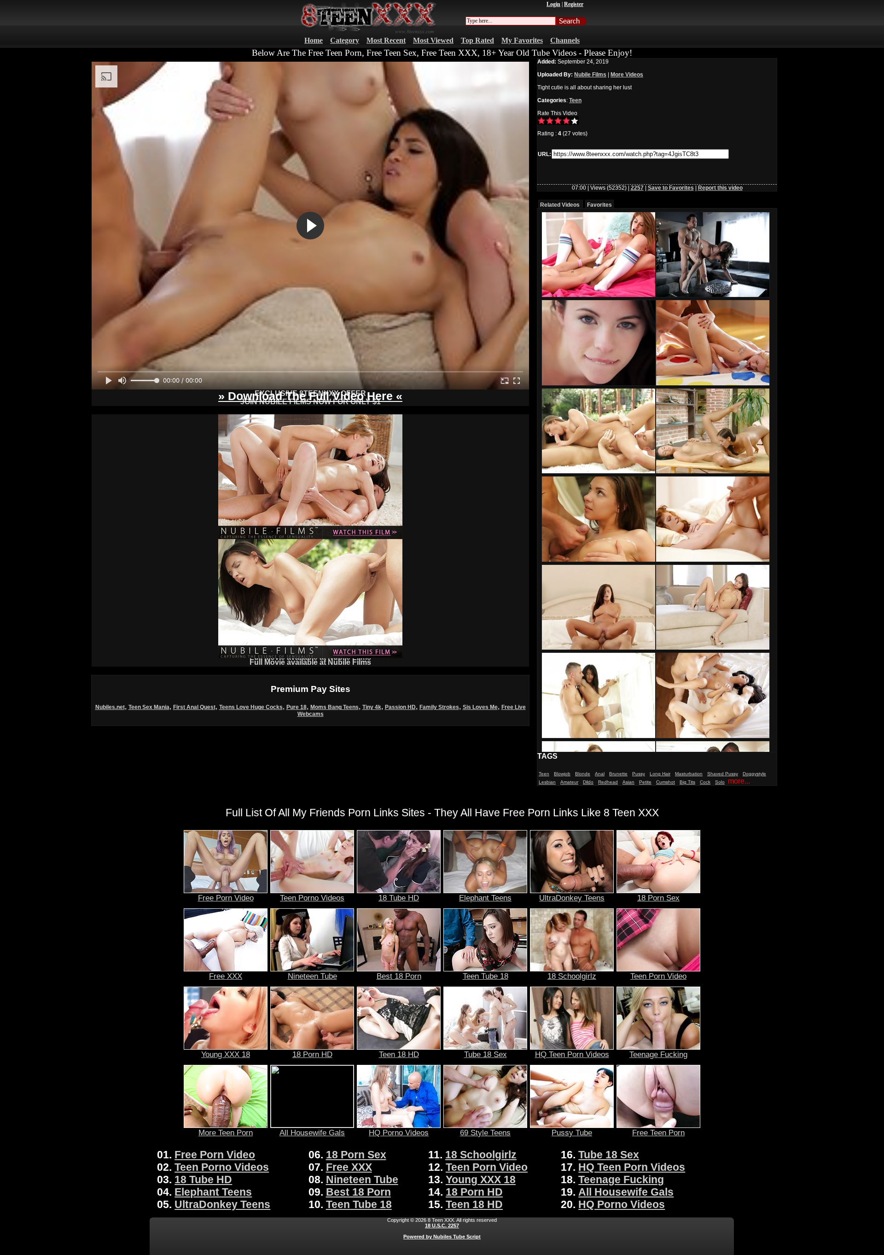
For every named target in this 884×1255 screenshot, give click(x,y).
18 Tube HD (398, 897)
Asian (628, 781)
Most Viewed (433, 40)
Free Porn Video (226, 897)
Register (573, 4)
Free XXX (225, 976)
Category (344, 40)
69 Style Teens (485, 1132)
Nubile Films (590, 74)
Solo (720, 781)
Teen (575, 100)
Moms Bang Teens (334, 707)
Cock (705, 781)
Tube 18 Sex (485, 1054)
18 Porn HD (312, 1054)
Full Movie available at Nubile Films (310, 662)
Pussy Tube (572, 1132)
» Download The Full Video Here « (310, 395)
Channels (565, 40)
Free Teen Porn (658, 1132)
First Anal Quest (194, 707)
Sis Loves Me (480, 707)
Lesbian (547, 781)
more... (739, 781)
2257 (637, 188)
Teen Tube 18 (485, 976)
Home (313, 40)
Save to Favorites (671, 188)
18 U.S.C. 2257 (442, 1225)
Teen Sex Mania (148, 707)
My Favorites (522, 40)
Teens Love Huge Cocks (251, 707)
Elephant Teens (485, 897)
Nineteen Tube (312, 976)
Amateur (569, 781)
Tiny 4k (371, 707)
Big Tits (687, 781)
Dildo (588, 781)
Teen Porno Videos (312, 897)
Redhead (608, 781)
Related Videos (560, 205)
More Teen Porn (225, 1132)
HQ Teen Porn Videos (572, 1054)
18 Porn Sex (658, 897)
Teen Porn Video (658, 976)
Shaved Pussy (722, 773)
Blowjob (562, 773)
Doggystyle (754, 773)
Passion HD (400, 707)
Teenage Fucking (658, 1054)
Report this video (720, 188)
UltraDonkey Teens (572, 897)
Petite (645, 781)
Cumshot (665, 781)
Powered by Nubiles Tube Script (442, 1236)
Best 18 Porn (399, 976)
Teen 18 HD (399, 1054)
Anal (600, 773)
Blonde (582, 773)
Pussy (638, 773)
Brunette (618, 773)
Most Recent (386, 40)
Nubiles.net (110, 707)
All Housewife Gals (312, 1132)
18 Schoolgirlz (571, 976)
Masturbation (689, 773)
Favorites (599, 205)
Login (553, 4)
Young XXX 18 (225, 1054)
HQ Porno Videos (399, 1132)
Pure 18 (296, 707)
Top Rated (477, 40)
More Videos (627, 74)
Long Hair (660, 773)
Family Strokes (439, 707)
